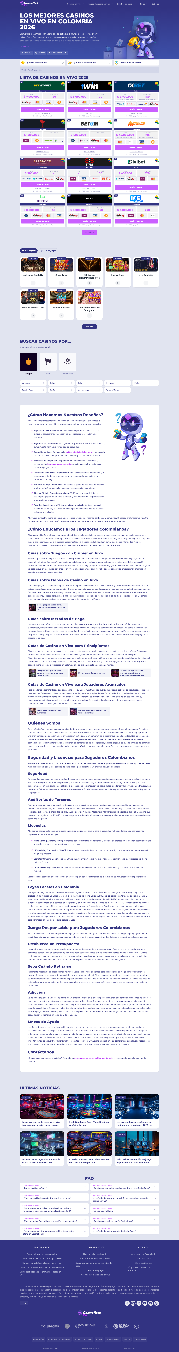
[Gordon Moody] (121, 1326)
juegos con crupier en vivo (59, 464)
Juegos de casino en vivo (99, 4)
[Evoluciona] (87, 1326)
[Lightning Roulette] (33, 272)
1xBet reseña (136, 113)
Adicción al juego (96, 1270)
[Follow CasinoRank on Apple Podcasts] (156, 1303)
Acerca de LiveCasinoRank (143, 1254)
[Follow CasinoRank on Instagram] (133, 1303)
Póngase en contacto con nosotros (139, 1269)
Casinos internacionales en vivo (95, 1274)
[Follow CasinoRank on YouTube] (144, 1303)
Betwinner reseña (42, 113)
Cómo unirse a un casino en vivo (42, 1254)
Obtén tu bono (42, 109)
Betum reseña (89, 151)
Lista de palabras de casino (95, 1254)
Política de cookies (50, 1348)
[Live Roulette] (146, 272)
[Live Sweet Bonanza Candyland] (89, 304)
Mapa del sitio (130, 1348)
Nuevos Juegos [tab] (50, 250)
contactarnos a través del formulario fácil (93, 1058)
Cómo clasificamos (143, 1263)
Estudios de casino (125, 4)
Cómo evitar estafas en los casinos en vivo (41, 1263)
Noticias (155, 4)
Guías (142, 4)
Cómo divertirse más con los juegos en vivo (42, 1258)
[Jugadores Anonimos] (67, 1326)
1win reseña (89, 113)
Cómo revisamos (143, 1258)
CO (23, 1303)
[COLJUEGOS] (50, 1326)
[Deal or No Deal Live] (33, 304)
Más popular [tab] (30, 250)
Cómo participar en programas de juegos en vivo (40, 1273)
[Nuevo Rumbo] (106, 1326)
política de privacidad (91, 1348)
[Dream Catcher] (61, 304)
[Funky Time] (118, 272)
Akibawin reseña (136, 151)
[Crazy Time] (61, 272)
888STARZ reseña (89, 188)
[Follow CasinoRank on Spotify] (150, 1303)
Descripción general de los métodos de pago (94, 1264)
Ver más (88, 232)
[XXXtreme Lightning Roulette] (89, 272)
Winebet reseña (42, 151)
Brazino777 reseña (42, 188)
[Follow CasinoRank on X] (139, 1303)
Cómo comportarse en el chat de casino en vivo (42, 1267)
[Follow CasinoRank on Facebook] (127, 1303)
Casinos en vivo (74, 4)
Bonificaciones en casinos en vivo (95, 1258)
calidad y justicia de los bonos (80, 452)
